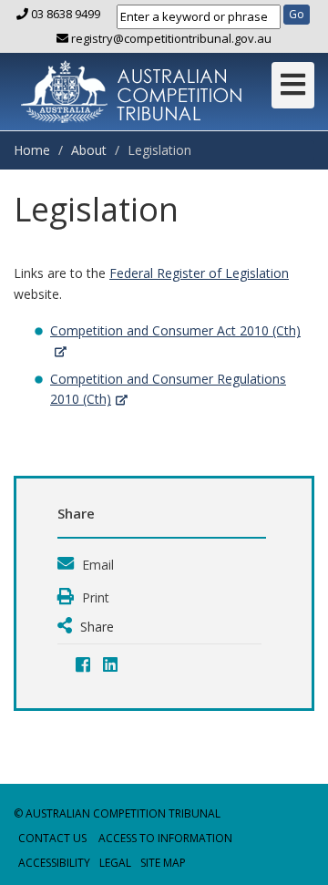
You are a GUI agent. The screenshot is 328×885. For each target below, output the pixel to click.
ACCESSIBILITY (54, 862)
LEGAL (115, 862)
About (89, 150)
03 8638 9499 (65, 13)
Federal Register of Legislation (199, 273)
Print (93, 597)
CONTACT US (52, 838)
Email (96, 564)
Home (32, 150)
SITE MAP (163, 862)
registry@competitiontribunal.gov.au (170, 38)
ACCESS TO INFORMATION (165, 838)
